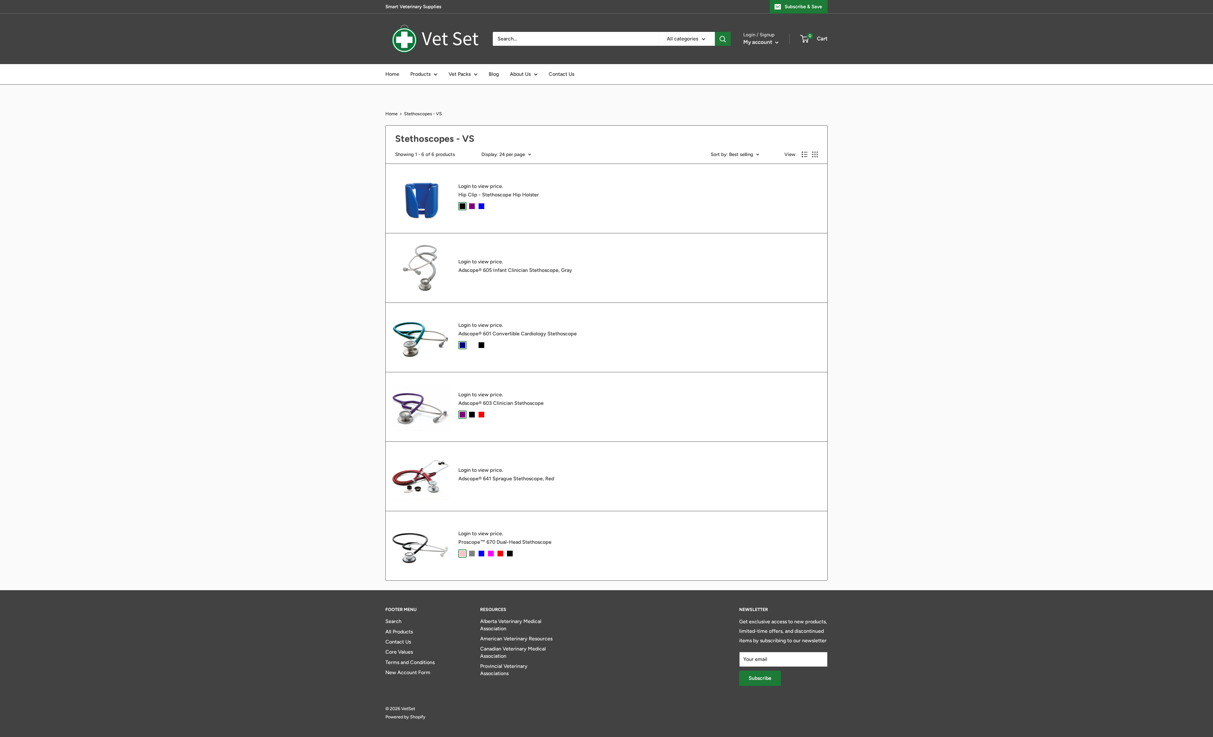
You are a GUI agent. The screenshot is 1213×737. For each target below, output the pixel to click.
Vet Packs (460, 74)
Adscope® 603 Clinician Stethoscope (501, 403)
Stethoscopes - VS (423, 114)
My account (758, 42)
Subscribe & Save (803, 6)
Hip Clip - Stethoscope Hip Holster (498, 195)
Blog (494, 74)
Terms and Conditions (410, 662)
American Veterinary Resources (516, 639)
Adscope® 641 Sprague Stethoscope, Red (506, 479)
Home (392, 74)
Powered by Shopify (405, 717)
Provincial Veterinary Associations (504, 669)
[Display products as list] (804, 154)
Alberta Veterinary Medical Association (510, 624)
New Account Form (407, 672)
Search (393, 621)
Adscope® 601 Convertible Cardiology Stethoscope (517, 334)
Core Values (399, 652)
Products (420, 74)
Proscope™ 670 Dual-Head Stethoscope (505, 542)
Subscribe (760, 678)
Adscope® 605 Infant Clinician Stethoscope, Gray (515, 270)
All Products (399, 632)
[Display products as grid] (815, 154)
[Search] (723, 39)
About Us (520, 74)
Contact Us (561, 74)
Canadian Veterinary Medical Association (513, 652)
